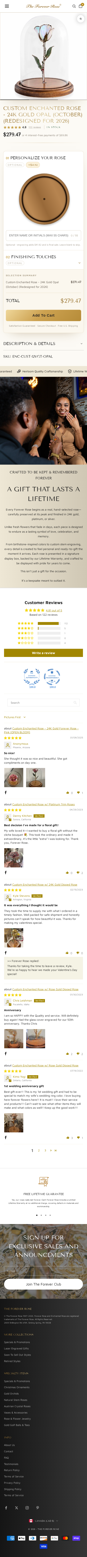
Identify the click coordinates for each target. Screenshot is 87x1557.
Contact (8, 1451)
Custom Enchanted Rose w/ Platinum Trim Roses (43, 804)
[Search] (74, 6)
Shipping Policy (12, 1489)
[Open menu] (7, 6)
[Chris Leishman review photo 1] (13, 1038)
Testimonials (11, 1464)
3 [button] (45, 1150)
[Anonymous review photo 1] (13, 777)
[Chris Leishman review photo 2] (35, 1038)
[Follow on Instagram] (27, 1508)
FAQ (6, 1457)
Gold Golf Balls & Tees (17, 1425)
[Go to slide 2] (43, 99)
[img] (12, 738)
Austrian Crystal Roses (17, 1406)
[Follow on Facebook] (6, 1508)
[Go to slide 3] (72, 99)
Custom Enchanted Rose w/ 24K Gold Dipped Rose (44, 884)
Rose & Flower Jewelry (17, 1418)
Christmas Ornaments (17, 1387)
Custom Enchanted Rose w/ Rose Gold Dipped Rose (45, 989)
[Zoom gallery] (80, 18)
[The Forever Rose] (43, 6)
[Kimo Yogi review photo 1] (13, 1123)
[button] (43, 259)
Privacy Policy (12, 1482)
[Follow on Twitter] (17, 1508)
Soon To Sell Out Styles (17, 1354)
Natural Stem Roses (15, 1399)
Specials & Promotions (17, 1342)
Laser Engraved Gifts (16, 1348)
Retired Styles (12, 1361)
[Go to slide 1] (14, 99)
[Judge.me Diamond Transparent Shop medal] (52, 677)
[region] (43, 1192)
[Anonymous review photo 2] (35, 777)
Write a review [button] (43, 653)
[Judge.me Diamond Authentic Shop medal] (32, 677)
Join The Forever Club (43, 1284)
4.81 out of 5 (54, 610)
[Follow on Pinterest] (38, 1508)
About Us (9, 1445)
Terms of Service (14, 1476)
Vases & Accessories (16, 1412)
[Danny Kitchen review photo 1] (13, 858)
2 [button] (39, 1150)
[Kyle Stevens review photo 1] (13, 938)
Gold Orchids (11, 1393)
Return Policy (12, 1470)
